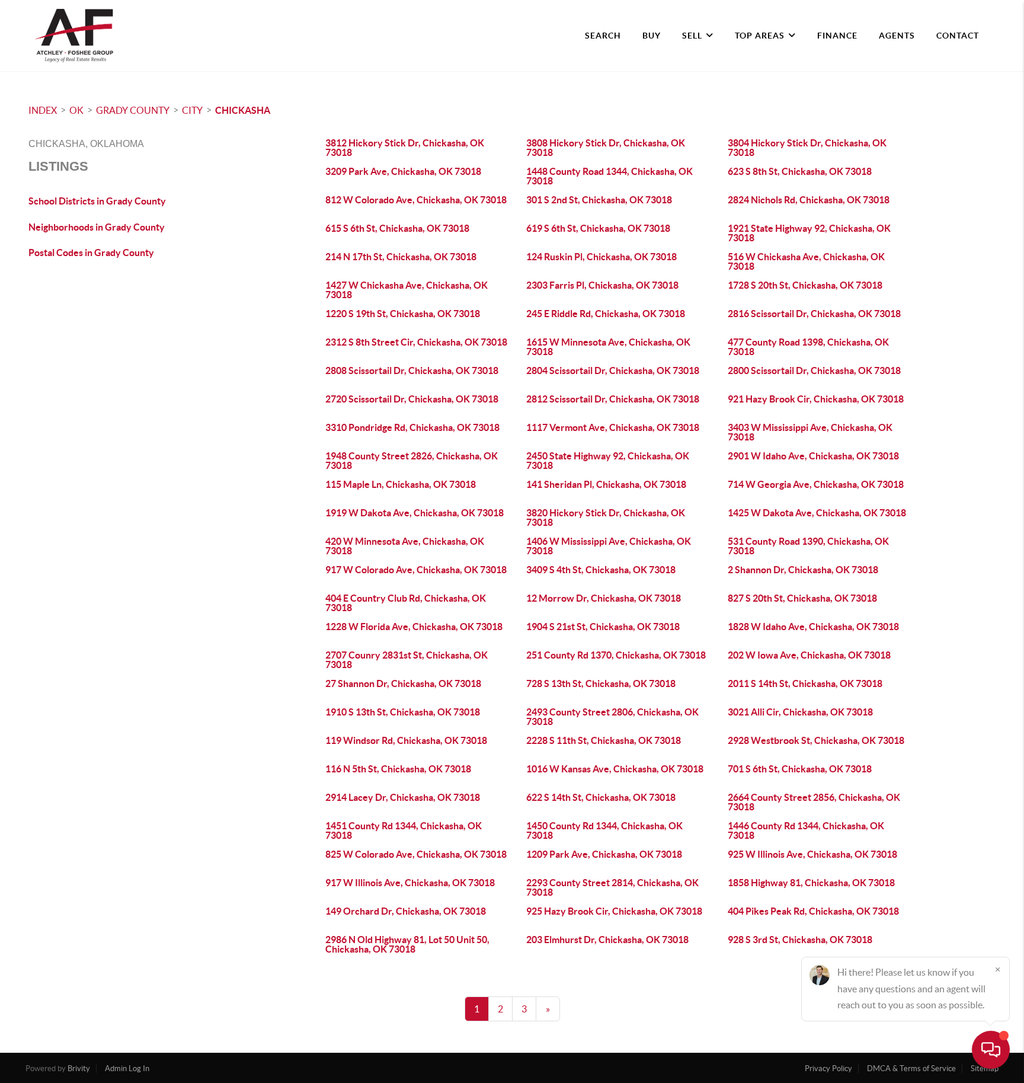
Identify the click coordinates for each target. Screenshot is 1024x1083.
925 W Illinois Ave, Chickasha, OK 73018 (812, 854)
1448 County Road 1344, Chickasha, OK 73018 (609, 176)
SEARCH (603, 35)
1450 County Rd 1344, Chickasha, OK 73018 (604, 830)
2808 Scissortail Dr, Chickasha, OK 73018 (411, 370)
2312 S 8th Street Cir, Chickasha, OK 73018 (416, 342)
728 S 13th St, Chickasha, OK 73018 (601, 683)
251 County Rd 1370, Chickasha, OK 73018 (616, 655)
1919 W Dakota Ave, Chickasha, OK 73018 (414, 512)
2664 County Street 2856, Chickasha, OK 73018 (814, 802)
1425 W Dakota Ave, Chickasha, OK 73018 (817, 512)
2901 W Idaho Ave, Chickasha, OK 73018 (813, 456)
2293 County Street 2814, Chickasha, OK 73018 (612, 887)
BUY (651, 35)
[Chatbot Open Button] (991, 1050)
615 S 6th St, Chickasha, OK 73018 (397, 228)
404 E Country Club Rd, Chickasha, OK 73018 (405, 602)
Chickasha (242, 110)
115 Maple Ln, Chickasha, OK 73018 (400, 484)
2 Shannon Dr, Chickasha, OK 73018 (803, 569)
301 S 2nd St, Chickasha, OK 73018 (599, 200)
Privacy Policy (828, 1068)
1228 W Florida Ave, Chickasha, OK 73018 (414, 626)
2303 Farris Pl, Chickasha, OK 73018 (602, 285)
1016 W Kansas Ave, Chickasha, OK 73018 (614, 769)
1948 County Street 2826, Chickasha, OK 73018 (411, 460)
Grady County (132, 110)
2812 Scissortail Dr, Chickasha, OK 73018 (612, 399)
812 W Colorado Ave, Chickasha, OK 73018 (416, 200)
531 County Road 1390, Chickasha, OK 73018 (808, 545)
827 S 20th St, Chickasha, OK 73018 (802, 598)
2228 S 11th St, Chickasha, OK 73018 (603, 740)
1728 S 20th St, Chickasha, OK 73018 (805, 285)
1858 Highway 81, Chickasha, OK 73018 (811, 882)
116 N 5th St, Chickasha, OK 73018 (398, 769)
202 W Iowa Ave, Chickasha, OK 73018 (809, 655)
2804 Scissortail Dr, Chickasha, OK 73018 (612, 370)
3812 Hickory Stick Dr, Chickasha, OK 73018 (404, 147)
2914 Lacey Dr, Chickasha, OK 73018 (402, 797)
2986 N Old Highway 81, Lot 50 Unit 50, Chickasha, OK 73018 (407, 944)
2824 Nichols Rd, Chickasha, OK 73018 (808, 200)
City (192, 110)
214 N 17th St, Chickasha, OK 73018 (400, 256)
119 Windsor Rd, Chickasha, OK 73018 (406, 740)
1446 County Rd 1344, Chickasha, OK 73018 (806, 830)
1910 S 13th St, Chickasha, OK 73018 (402, 712)
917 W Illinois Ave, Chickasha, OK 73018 (410, 882)
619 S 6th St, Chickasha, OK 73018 (598, 228)
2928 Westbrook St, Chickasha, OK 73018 (816, 740)
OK (76, 110)
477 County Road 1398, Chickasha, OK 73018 (808, 346)
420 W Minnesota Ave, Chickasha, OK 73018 (404, 545)
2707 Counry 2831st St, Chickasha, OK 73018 (406, 659)
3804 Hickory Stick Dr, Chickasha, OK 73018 (807, 147)
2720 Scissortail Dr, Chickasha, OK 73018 (411, 399)
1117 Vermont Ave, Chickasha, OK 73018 (612, 427)
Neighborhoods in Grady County (96, 227)
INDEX (42, 110)
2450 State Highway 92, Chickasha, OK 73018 (607, 460)
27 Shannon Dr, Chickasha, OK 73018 (403, 683)
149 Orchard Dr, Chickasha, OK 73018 (405, 911)
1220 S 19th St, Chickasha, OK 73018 (402, 313)
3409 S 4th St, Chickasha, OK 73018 (601, 569)
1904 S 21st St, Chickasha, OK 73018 (603, 626)
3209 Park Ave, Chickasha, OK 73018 (403, 171)
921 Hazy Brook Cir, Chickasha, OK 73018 (816, 399)
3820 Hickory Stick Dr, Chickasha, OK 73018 (605, 517)
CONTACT (957, 35)
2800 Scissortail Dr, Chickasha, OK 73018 (814, 370)
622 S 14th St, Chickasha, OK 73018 (601, 797)
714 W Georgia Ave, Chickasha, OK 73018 (816, 484)
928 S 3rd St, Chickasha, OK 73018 (800, 939)
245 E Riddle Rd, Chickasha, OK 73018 (605, 313)
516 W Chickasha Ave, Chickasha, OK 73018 (806, 261)
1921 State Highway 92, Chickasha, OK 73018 (809, 232)
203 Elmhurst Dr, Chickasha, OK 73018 (607, 939)
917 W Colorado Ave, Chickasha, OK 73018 (416, 569)
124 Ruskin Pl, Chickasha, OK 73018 (601, 256)
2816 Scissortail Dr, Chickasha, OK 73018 (814, 313)
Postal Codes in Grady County (91, 252)
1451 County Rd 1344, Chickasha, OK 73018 (403, 830)
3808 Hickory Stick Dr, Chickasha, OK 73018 (605, 147)
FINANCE (837, 35)
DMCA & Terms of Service (911, 1068)
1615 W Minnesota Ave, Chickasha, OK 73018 (608, 346)
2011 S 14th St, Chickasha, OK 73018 (805, 683)
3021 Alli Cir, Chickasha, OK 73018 (800, 712)
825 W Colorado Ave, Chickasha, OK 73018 (416, 854)
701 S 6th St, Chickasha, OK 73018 (800, 769)
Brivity (79, 1068)
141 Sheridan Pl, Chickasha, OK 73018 (606, 484)
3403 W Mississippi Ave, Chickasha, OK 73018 (810, 432)
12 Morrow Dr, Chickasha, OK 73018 (603, 598)
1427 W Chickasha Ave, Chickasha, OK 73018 (406, 289)
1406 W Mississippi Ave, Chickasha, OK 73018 (608, 545)
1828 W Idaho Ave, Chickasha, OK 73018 (813, 626)
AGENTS (897, 35)
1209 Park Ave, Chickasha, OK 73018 (604, 854)
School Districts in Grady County (97, 201)
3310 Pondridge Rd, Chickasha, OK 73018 (412, 427)
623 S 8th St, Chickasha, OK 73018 (800, 171)
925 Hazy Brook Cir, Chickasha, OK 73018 (614, 911)
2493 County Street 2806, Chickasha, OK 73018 (612, 716)
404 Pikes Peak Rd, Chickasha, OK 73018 (813, 911)
